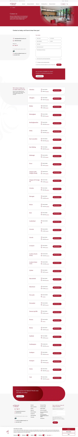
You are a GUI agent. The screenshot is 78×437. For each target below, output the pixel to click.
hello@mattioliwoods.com (20, 411)
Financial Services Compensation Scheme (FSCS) (44, 415)
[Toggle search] (67, 4)
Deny (68, 434)
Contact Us (33, 413)
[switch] (27, 435)
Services (32, 405)
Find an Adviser (33, 411)
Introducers (42, 418)
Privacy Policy (53, 64)
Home (11, 7)
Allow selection (68, 431)
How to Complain (43, 410)
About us (32, 410)
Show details (49, 435)
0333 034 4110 (18, 412)
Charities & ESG (43, 406)
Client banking (33, 415)
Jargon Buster (42, 408)
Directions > (47, 91)
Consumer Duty (43, 405)
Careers (32, 408)
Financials (32, 417)
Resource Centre (33, 406)
